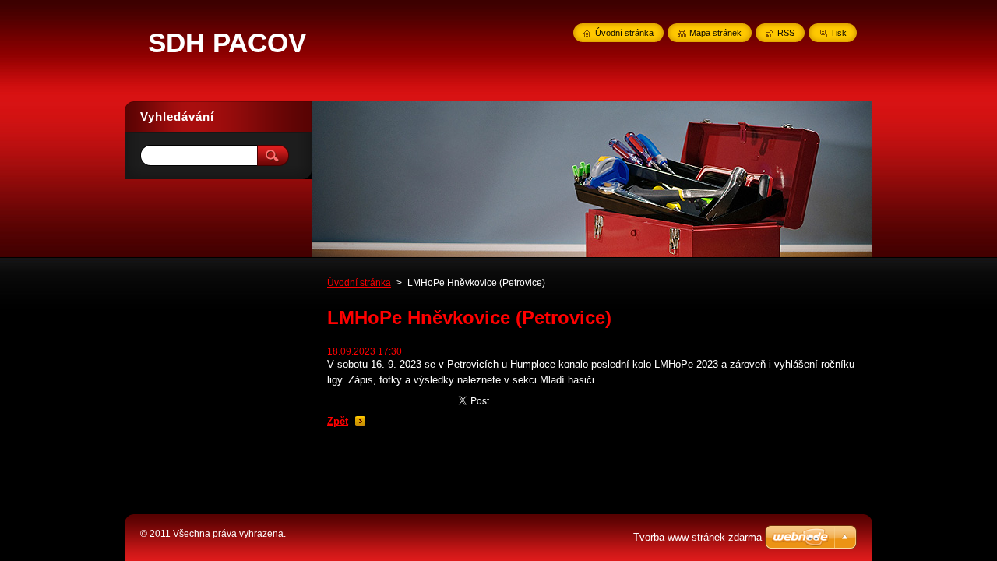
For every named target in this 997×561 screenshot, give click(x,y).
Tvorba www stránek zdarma (697, 537)
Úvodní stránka (359, 283)
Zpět (337, 421)
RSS (785, 32)
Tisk (838, 32)
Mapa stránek (715, 32)
